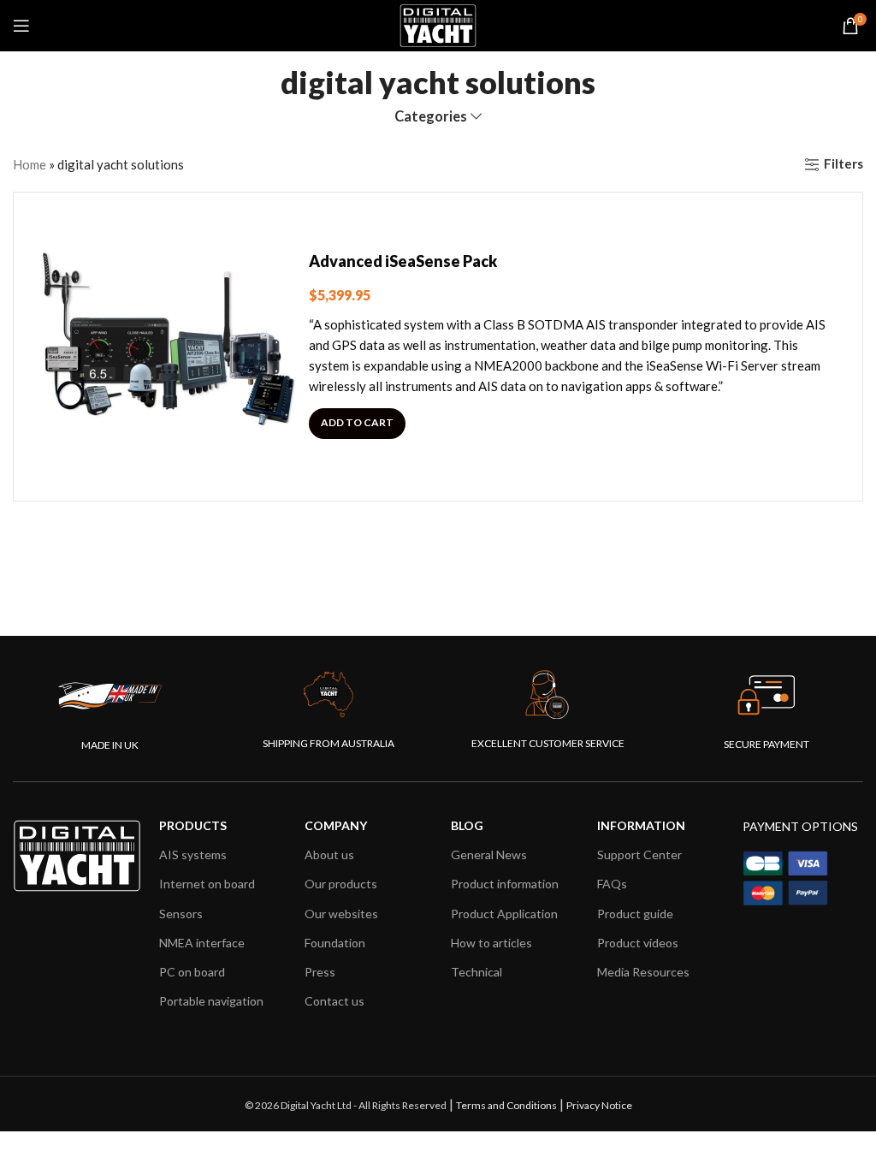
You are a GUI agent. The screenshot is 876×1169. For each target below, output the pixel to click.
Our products (341, 883)
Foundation (335, 942)
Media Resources (643, 971)
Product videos (637, 942)
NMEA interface (202, 942)
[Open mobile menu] (21, 26)
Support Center (639, 854)
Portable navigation (211, 1001)
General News (489, 854)
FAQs (612, 883)
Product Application (504, 913)
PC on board (192, 971)
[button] (357, 423)
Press (320, 971)
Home (29, 164)
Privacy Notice (599, 1105)
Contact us (334, 1001)
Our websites (341, 913)
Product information (505, 883)
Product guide (635, 913)
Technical (476, 971)
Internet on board (207, 883)
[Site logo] (438, 24)
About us (329, 854)
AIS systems (193, 854)
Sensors (181, 913)
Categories (430, 117)
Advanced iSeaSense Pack (403, 261)
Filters (843, 164)
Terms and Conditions (506, 1105)
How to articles (491, 942)
